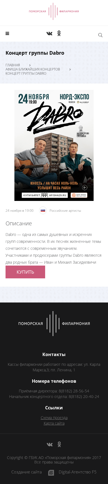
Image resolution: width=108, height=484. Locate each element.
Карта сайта (54, 423)
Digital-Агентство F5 (78, 472)
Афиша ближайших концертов (33, 69)
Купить (25, 272)
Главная (13, 65)
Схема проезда (54, 417)
